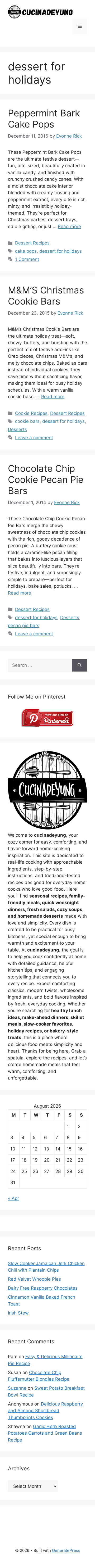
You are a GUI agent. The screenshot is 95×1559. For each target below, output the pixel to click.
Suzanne (17, 1388)
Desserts (17, 429)
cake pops (26, 251)
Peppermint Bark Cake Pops (44, 118)
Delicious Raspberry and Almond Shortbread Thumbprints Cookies (45, 1410)
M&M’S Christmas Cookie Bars (46, 295)
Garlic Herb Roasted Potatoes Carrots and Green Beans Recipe (45, 1433)
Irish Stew (18, 1313)
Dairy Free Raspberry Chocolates (43, 1288)
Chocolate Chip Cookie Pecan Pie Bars (45, 479)
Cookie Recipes (31, 413)
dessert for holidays (60, 251)
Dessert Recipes (32, 243)
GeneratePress (66, 1550)
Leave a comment (34, 437)
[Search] (79, 665)
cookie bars (27, 421)
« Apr (13, 1198)
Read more (69, 226)
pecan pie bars (23, 625)
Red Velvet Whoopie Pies (34, 1279)
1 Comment (27, 259)
